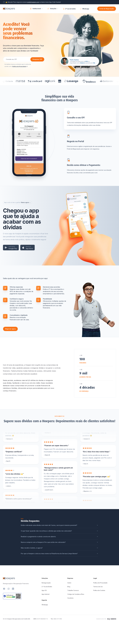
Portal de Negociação (106, 8)
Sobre (69, 583)
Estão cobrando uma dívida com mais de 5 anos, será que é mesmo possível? (49, 525)
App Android (45, 594)
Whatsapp (45, 604)
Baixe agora (26, 202)
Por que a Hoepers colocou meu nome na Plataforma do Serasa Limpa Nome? (49, 553)
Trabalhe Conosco (73, 590)
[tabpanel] (29, 147)
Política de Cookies (99, 590)
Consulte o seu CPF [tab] (76, 117)
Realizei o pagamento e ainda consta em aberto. (38, 536)
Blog (68, 586)
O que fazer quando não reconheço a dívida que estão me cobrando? (46, 531)
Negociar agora (10, 329)
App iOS (44, 590)
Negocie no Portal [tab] (75, 141)
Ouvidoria (70, 598)
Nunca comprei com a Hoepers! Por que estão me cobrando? (43, 542)
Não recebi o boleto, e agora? (32, 548)
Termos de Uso (98, 586)
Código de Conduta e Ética (75, 594)
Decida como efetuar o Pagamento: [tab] (83, 165)
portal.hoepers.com (33, 2)
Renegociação (46, 583)
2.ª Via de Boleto (47, 586)
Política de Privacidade (19, 66)
